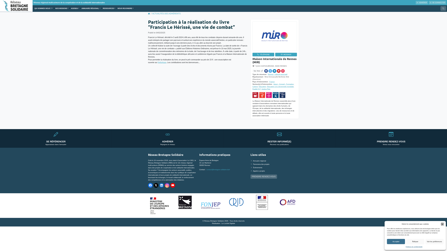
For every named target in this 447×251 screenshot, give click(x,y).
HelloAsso (162, 62)
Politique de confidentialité (414, 247)
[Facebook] (266, 71)
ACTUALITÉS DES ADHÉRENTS (166, 14)
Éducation (262, 87)
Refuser (415, 242)
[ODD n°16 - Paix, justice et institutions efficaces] (276, 95)
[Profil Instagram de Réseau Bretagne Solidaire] (167, 185)
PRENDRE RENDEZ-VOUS (264, 177)
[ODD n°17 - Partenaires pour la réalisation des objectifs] (282, 95)
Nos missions (61, 8)
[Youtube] (279, 71)
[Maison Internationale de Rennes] (275, 36)
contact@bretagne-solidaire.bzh (218, 169)
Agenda (74, 8)
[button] (442, 224)
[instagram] (283, 71)
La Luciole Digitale (228, 223)
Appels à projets (259, 171)
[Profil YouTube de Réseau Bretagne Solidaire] (172, 185)
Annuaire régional (90, 8)
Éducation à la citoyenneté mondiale (280, 87)
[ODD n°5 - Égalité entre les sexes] (262, 95)
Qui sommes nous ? (43, 8)
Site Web (257, 71)
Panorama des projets (261, 164)
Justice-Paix (265, 89)
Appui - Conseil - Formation (283, 84)
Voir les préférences (434, 242)
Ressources (108, 8)
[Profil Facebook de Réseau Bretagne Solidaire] (150, 185)
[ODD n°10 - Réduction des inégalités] (269, 95)
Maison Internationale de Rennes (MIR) (274, 60)
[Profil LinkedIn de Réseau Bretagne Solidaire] (161, 185)
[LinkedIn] (274, 71)
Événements (257, 167)
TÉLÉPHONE (265, 54)
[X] (270, 71)
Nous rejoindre (125, 8)
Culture (255, 87)
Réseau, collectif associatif (277, 74)
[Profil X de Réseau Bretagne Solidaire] (156, 185)
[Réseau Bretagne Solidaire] (16, 6)
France (272, 82)
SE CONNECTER (438, 2)
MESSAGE (287, 54)
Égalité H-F (256, 89)
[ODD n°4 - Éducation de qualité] (255, 95)
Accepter (396, 242)
